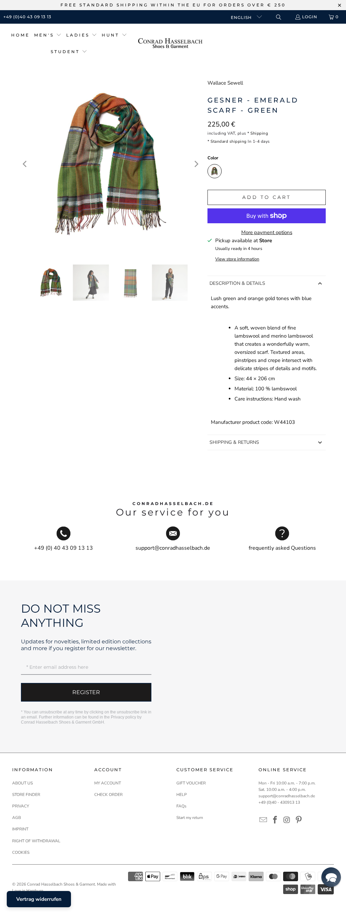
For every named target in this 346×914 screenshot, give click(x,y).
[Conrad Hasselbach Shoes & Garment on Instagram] (287, 820)
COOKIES (20, 852)
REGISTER (86, 692)
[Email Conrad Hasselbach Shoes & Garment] (263, 820)
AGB (16, 817)
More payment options (266, 232)
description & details (237, 283)
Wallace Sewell (225, 82)
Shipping (259, 133)
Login (309, 16)
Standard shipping (229, 141)
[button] (48, 35)
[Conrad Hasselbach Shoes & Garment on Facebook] (275, 820)
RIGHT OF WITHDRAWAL (36, 841)
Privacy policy (123, 717)
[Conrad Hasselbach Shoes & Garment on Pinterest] (299, 820)
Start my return (189, 817)
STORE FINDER (26, 794)
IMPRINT (20, 829)
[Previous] (25, 164)
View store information (237, 259)
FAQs (181, 806)
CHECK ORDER (108, 794)
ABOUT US (22, 783)
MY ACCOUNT (107, 783)
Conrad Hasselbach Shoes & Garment (61, 884)
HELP (181, 794)
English (242, 17)
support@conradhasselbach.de (286, 796)
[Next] (195, 164)
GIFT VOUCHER (191, 783)
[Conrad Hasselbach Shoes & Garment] (170, 43)
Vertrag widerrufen (38, 899)
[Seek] (278, 17)
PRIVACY (20, 806)
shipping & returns (234, 442)
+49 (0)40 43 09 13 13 (27, 16)
